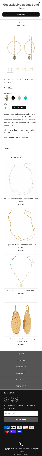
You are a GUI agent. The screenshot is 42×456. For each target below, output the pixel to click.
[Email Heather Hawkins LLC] (17, 399)
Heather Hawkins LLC (24, 449)
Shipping (21, 354)
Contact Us (21, 386)
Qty (5, 104)
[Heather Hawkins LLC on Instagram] (12, 399)
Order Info (21, 367)
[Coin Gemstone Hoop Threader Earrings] (21, 48)
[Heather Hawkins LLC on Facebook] (6, 399)
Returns (21, 360)
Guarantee (21, 373)
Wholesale (21, 380)
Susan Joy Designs (23, 454)
